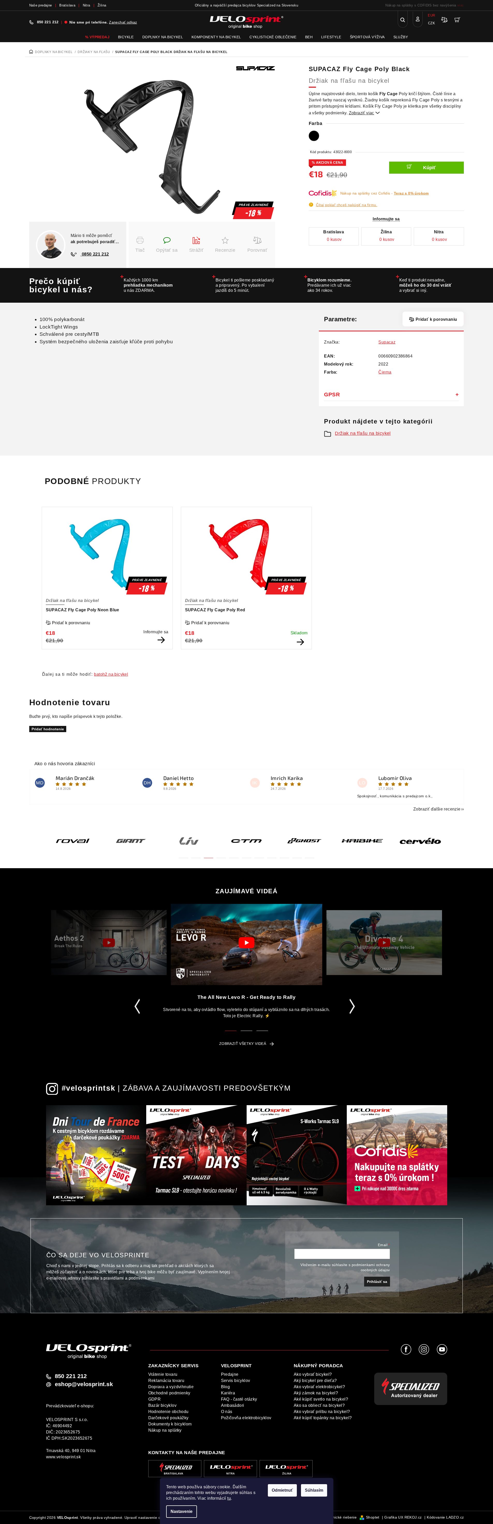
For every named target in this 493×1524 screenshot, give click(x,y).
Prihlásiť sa (377, 1282)
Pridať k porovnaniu (436, 319)
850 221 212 (48, 22)
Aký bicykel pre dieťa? (315, 1380)
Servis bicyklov (235, 1380)
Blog (225, 1387)
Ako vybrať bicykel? (313, 1374)
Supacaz (386, 342)
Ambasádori (232, 1405)
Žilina (102, 5)
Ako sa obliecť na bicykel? (319, 1405)
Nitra (86, 5)
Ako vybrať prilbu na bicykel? (322, 1411)
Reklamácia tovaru (166, 1380)
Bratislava (67, 5)
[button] (183, 855)
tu (229, 1498)
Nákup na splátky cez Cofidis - (384, 193)
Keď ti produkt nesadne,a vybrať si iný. (425, 285)
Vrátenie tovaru (163, 1374)
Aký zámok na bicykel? (316, 1393)
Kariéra (228, 1393)
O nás (226, 1411)
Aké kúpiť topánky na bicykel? (323, 1418)
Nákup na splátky (165, 1430)
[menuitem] (97, 37)
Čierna (384, 372)
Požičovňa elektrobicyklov (246, 1418)
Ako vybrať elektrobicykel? (319, 1387)
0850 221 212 (94, 254)
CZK (431, 23)
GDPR (154, 1399)
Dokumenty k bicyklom (170, 1424)
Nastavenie (182, 1511)
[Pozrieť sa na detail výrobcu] (255, 68)
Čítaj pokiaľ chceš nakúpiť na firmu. (346, 205)
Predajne (230, 1374)
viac (460, 5)
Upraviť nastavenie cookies (147, 1517)
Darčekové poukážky (168, 1418)
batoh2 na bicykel (111, 674)
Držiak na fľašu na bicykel (363, 433)
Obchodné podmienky (169, 1393)
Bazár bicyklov (162, 1405)
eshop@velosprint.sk (84, 1384)
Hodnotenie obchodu (168, 1411)
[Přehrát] (108, 942)
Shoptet (372, 1517)
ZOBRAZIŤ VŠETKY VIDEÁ (242, 1044)
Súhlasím (314, 1490)
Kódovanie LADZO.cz (445, 1517)
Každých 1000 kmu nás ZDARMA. (148, 285)
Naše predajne (40, 5)
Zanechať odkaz (123, 22)
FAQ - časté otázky (239, 1399)
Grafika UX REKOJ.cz (403, 1517)
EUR (431, 15)
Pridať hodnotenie (48, 729)
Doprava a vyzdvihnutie (171, 1387)
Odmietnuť (282, 1490)
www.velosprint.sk (63, 1457)
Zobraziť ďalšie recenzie (437, 809)
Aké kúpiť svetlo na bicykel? (321, 1399)
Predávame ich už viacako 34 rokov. (329, 285)
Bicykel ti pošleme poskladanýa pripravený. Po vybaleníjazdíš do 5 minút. (245, 285)
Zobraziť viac (364, 113)
